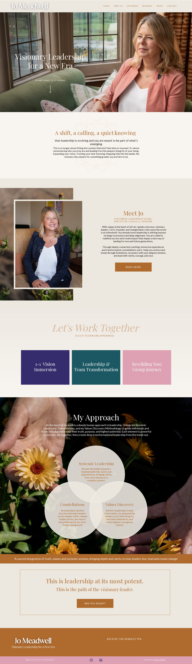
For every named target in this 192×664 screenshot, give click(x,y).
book (160, 6)
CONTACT (172, 6)
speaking (147, 6)
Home (106, 6)
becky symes (159, 660)
